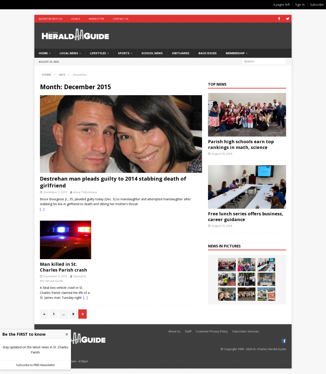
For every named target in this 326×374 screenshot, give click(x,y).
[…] (42, 209)
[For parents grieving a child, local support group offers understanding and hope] (227, 294)
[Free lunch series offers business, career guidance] (247, 187)
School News (152, 53)
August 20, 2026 (222, 154)
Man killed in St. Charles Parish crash (63, 267)
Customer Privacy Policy (212, 331)
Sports (124, 53)
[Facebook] (279, 19)
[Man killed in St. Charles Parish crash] (65, 240)
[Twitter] (288, 19)
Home (43, 53)
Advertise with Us (50, 18)
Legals (75, 18)
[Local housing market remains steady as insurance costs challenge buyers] (266, 294)
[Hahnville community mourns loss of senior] (246, 279)
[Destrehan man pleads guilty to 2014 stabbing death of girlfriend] (121, 134)
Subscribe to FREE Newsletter (35, 365)
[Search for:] (264, 61)
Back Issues (207, 53)
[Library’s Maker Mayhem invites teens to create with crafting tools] (227, 279)
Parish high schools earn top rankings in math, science (241, 144)
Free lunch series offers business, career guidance (245, 216)
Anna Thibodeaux (85, 192)
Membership (235, 53)
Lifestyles (98, 53)
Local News (69, 53)
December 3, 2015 (55, 192)
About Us (174, 331)
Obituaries (180, 53)
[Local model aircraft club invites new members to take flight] (246, 264)
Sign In (300, 4)
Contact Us (120, 18)
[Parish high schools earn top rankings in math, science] (247, 115)
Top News (217, 84)
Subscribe (317, 4)
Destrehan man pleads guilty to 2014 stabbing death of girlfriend (113, 182)
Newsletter (96, 18)
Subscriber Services (245, 331)
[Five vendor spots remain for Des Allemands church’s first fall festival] (246, 294)
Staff (188, 331)
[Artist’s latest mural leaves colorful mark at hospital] (266, 279)
